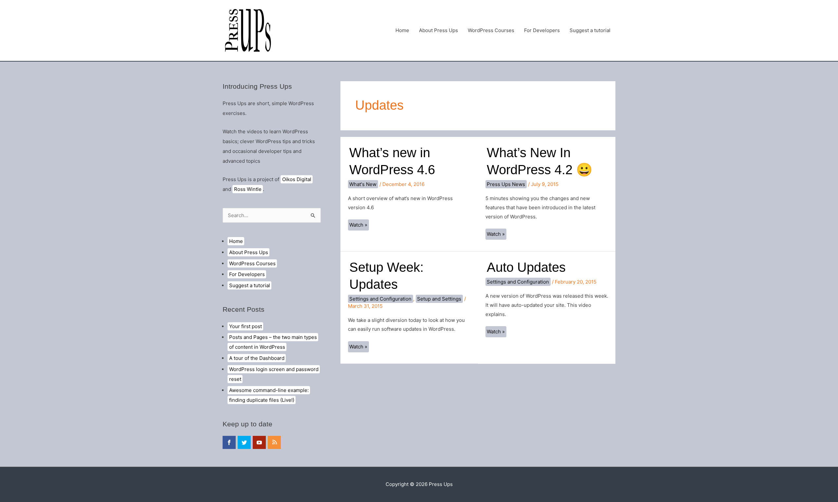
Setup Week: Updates (386, 275)
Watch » (359, 226)
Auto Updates (526, 267)
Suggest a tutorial (590, 30)
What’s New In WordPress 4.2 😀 (539, 161)
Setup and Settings (439, 299)
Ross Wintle (248, 189)
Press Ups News (506, 184)
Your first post (245, 326)
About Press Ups (438, 30)
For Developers (542, 30)
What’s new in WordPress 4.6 (392, 161)
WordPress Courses (491, 30)
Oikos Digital (296, 179)
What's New (362, 184)
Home (402, 30)
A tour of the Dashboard (256, 358)
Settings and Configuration (380, 299)
